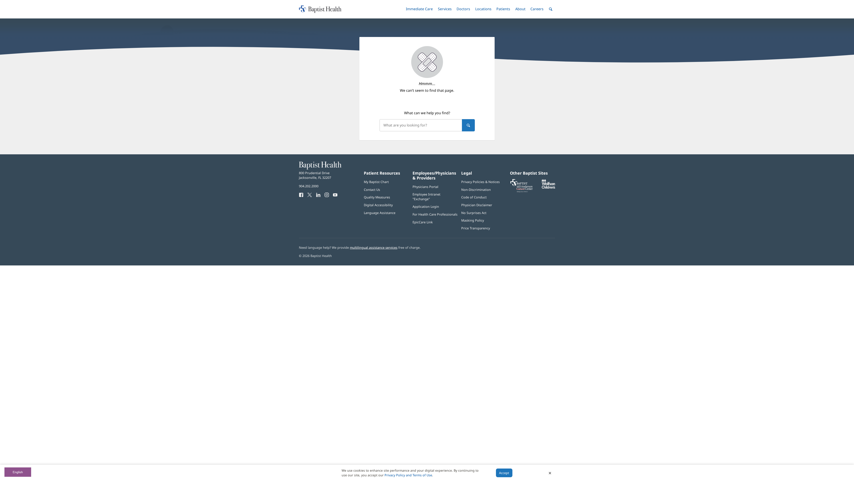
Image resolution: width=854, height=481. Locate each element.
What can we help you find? (427, 112)
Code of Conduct (474, 197)
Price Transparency (475, 228)
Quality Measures (377, 197)
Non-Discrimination (476, 190)
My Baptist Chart (376, 182)
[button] (419, 9)
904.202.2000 (308, 186)
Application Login (426, 206)
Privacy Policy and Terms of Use (408, 475)
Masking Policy (472, 220)
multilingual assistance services (373, 247)
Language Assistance (379, 213)
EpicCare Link (423, 222)
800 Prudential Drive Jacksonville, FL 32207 (315, 175)
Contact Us (372, 190)
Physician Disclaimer (476, 205)
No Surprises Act (473, 213)
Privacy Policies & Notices (480, 182)
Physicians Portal (425, 187)
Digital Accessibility (378, 205)
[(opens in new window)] (548, 187)
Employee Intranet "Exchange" (426, 196)
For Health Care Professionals (435, 214)
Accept (504, 473)
